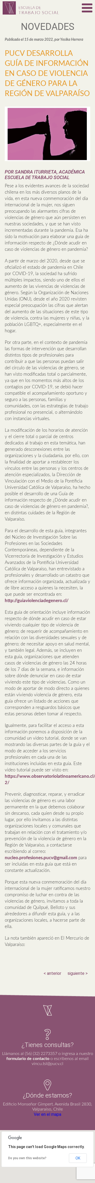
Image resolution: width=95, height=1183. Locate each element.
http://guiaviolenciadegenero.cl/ (37, 600)
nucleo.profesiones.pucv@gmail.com (41, 858)
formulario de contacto (27, 1059)
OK (77, 1158)
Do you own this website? (27, 1158)
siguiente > (78, 973)
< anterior (52, 973)
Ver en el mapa (47, 1114)
